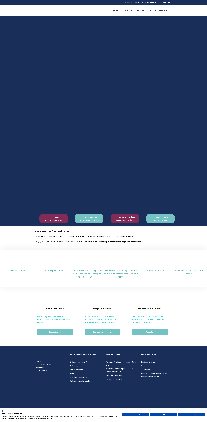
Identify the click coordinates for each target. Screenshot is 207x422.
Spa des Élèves (161, 10)
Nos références (76, 369)
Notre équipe (75, 366)
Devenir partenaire (114, 379)
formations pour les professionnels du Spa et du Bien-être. (114, 241)
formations (80, 236)
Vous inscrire (75, 373)
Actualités (145, 369)
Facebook (139, 2)
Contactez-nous (148, 366)
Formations (127, 10)
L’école (115, 10)
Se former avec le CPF (115, 375)
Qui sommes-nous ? (78, 362)
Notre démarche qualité (80, 381)
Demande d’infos (143, 10)
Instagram (129, 2)
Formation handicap (78, 377)
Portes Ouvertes (148, 362)
